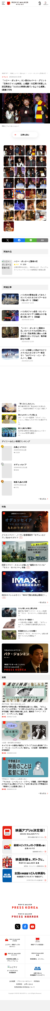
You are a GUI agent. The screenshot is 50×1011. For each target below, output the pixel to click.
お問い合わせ (28, 984)
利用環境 (19, 984)
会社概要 (12, 981)
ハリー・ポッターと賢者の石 (26, 261)
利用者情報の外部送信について (24, 987)
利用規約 (37, 981)
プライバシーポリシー (24, 981)
